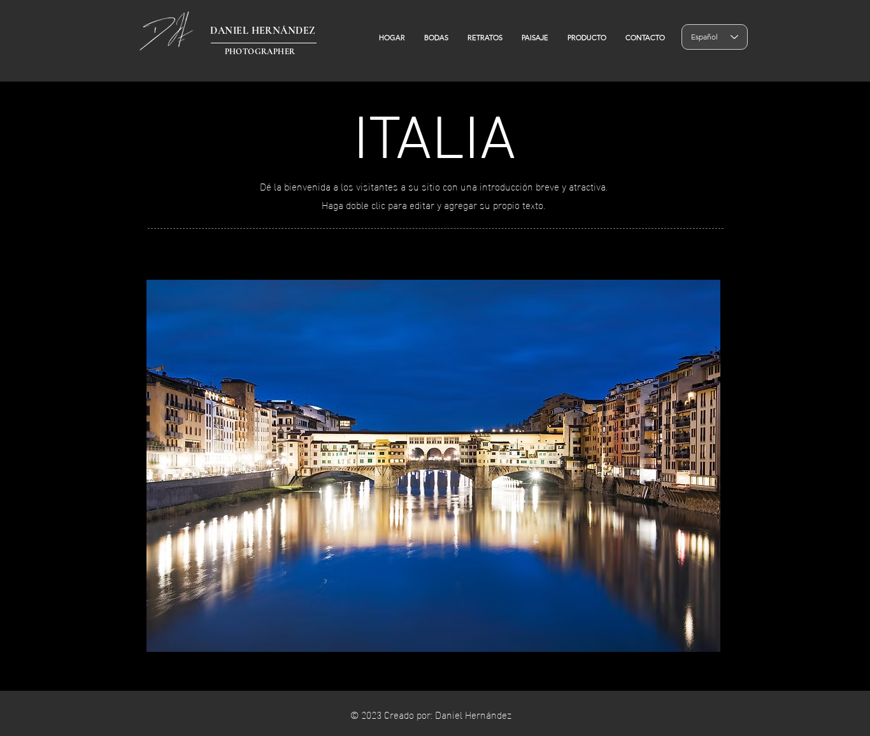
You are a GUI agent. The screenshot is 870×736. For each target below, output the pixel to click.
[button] (433, 466)
